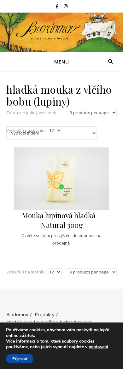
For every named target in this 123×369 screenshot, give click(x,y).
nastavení (98, 347)
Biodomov (17, 314)
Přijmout (19, 358)
